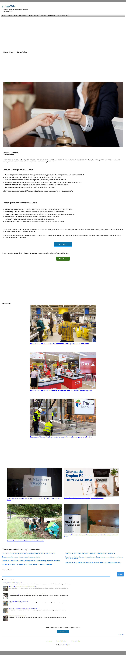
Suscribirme (43, 15)
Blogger (68, 644)
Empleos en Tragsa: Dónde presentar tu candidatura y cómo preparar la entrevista (28, 553)
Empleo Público (23, 15)
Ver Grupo (63, 258)
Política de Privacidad (61, 641)
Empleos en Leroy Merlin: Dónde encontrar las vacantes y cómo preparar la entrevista (93, 562)
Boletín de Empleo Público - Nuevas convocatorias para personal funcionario (83, 498)
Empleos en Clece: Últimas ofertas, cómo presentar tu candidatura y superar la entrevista (31, 560)
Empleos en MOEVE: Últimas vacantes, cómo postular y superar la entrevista (27, 564)
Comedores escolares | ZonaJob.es (17, 616)
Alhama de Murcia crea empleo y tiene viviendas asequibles (23, 586)
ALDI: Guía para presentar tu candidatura (18, 601)
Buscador (4, 15)
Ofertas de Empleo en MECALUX (14, 582)
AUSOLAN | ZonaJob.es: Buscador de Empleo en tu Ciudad (23, 608)
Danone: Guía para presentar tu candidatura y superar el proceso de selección (27, 594)
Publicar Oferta (51, 15)
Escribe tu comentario (62, 15)
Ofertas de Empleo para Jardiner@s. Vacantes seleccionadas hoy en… (25, 541)
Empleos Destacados (33, 15)
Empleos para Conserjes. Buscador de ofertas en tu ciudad (21, 557)
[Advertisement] (63, 32)
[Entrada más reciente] (3, 249)
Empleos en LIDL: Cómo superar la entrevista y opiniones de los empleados (90, 553)
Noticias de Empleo (12, 15)
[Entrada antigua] (122, 249)
